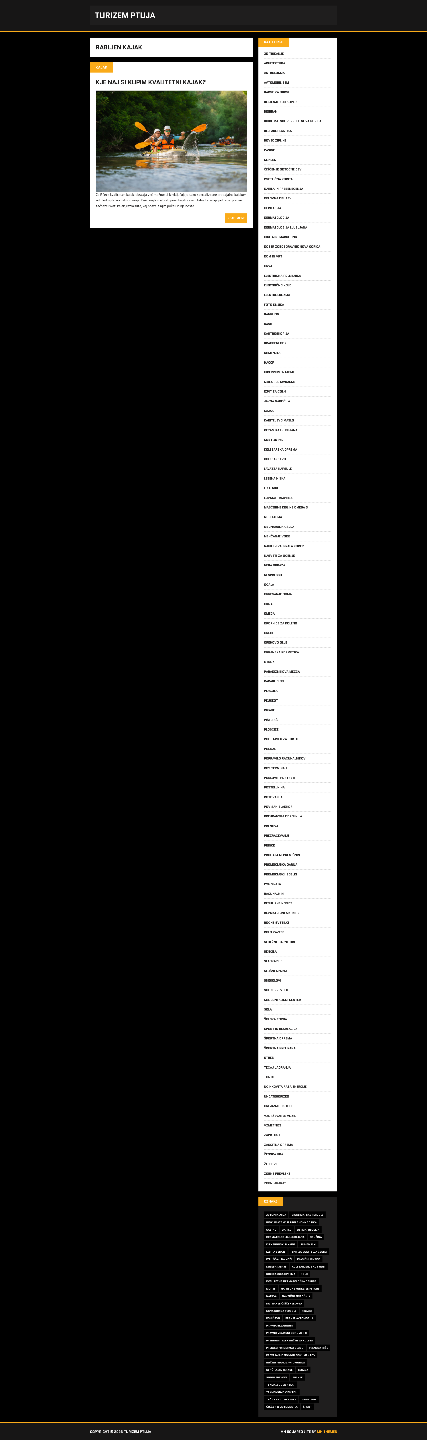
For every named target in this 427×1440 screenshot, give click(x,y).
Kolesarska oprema (280, 449)
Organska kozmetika (281, 652)
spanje (297, 1377)
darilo (287, 1229)
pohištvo (273, 1318)
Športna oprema (278, 1038)
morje (271, 1288)
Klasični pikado (308, 1259)
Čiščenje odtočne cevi (283, 169)
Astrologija (274, 73)
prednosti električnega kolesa (289, 1340)
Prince (269, 845)
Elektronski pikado (280, 1244)
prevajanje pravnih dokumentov (290, 1355)
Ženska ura (273, 1154)
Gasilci (269, 324)
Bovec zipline (275, 140)
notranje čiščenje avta (284, 1303)
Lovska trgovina (278, 498)
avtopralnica (276, 1215)
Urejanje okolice (278, 1106)
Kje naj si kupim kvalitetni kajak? (151, 82)
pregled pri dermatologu (285, 1348)
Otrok (269, 662)
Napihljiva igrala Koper (284, 546)
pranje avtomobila (299, 1318)
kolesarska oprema (280, 1274)
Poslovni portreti (279, 778)
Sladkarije (273, 961)
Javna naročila (277, 401)
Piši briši (271, 720)
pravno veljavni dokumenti (286, 1333)
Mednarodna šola (279, 527)
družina (316, 1237)
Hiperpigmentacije (279, 372)
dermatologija (308, 1229)
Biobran (270, 111)
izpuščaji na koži (279, 1259)
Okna (268, 604)
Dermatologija (276, 217)
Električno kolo (278, 285)
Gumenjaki (273, 353)
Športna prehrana (280, 1048)
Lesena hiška (274, 478)
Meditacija (273, 517)
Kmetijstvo (274, 439)
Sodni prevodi (276, 990)
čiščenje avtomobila (282, 1407)
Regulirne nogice (278, 903)
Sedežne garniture (280, 942)
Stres (269, 1057)
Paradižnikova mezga (282, 671)
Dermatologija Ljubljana (285, 227)
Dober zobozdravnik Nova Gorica (292, 246)
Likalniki (271, 488)
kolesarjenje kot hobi (309, 1266)
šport (307, 1407)
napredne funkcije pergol (300, 1288)
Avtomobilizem (276, 82)
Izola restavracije (280, 382)
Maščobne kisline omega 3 (286, 507)
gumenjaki (308, 1244)
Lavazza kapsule (278, 468)
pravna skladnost (280, 1325)
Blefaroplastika (278, 131)
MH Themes (327, 1431)
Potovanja (273, 797)
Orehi (268, 633)
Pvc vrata (272, 884)
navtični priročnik (296, 1296)
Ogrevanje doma (278, 594)
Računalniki (274, 893)
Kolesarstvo (275, 459)
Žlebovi (270, 1164)
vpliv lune (309, 1399)
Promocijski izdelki (280, 874)
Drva (268, 266)
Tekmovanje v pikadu (281, 1392)
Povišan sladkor (278, 806)
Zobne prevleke (277, 1173)
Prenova (271, 826)
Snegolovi (272, 980)
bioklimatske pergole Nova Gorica (291, 1222)
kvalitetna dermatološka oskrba (291, 1281)
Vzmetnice (273, 1125)
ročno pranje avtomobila (285, 1362)
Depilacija (272, 208)
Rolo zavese (274, 932)
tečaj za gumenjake (281, 1399)
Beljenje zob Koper (280, 102)
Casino (269, 150)
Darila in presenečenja (283, 188)
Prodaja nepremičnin (282, 855)
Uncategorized (276, 1096)
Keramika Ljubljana (280, 430)
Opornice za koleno (280, 623)
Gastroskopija (276, 333)
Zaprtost (272, 1135)
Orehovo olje (275, 642)
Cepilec (270, 160)
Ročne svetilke (277, 922)
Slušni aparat (276, 971)
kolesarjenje (276, 1266)
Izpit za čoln (275, 391)
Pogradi (270, 749)
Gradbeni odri (275, 343)
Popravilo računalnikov (285, 758)
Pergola (271, 691)
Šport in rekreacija (280, 1029)
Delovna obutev (278, 198)
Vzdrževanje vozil (280, 1116)
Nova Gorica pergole (281, 1311)
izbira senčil (275, 1252)
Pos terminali (275, 768)
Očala (269, 584)
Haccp (269, 362)
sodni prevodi (276, 1377)
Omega (269, 613)
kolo (304, 1274)
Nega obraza (274, 565)
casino (271, 1229)
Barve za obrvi (276, 92)
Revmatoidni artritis (282, 913)
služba (303, 1370)
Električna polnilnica (282, 275)
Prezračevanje (277, 835)
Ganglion (271, 314)
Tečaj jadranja (277, 1067)
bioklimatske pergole (307, 1215)
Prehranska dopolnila (283, 816)
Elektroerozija (277, 295)
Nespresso (273, 575)
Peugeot (271, 700)
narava (271, 1296)
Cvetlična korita (278, 179)
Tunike (269, 1077)
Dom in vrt (273, 256)
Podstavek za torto (281, 739)
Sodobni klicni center (282, 1000)
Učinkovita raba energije (285, 1086)
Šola (268, 1009)
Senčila (270, 951)
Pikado (269, 710)
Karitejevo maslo (279, 420)
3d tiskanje (274, 53)
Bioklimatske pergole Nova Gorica (292, 121)
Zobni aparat (275, 1183)
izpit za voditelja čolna (309, 1252)
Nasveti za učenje (279, 555)
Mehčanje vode (277, 536)
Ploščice (271, 729)
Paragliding (274, 681)
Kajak (269, 411)
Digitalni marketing (280, 237)
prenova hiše (318, 1348)
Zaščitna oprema (278, 1144)
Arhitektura (274, 63)
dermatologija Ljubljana (285, 1237)
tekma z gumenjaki (280, 1385)
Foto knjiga (274, 304)
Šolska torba (275, 1019)
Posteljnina (274, 787)
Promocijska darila (280, 864)
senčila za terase (279, 1370)
